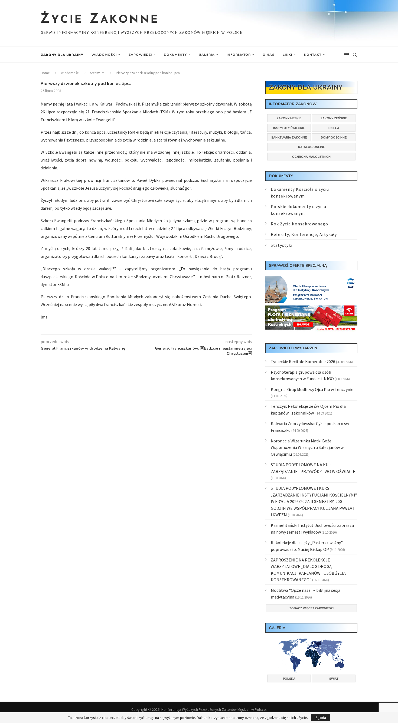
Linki (287, 54)
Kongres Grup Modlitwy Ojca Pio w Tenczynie (312, 389)
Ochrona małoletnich (311, 156)
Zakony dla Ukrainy (62, 54)
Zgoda (320, 717)
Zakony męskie (289, 118)
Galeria (207, 54)
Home (45, 73)
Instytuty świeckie (289, 128)
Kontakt (312, 54)
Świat (333, 678)
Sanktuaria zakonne (289, 137)
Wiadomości (104, 54)
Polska (289, 678)
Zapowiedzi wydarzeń (293, 348)
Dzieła (333, 128)
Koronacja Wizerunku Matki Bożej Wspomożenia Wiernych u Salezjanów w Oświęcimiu (307, 447)
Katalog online (311, 147)
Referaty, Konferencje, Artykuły (304, 234)
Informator (239, 54)
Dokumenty (175, 54)
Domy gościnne (334, 137)
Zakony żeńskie (334, 118)
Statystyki (281, 245)
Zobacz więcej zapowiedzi (311, 608)
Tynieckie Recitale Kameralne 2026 (303, 361)
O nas (269, 54)
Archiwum (97, 73)
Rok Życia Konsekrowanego (299, 223)
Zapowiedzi (140, 54)
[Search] (354, 55)
